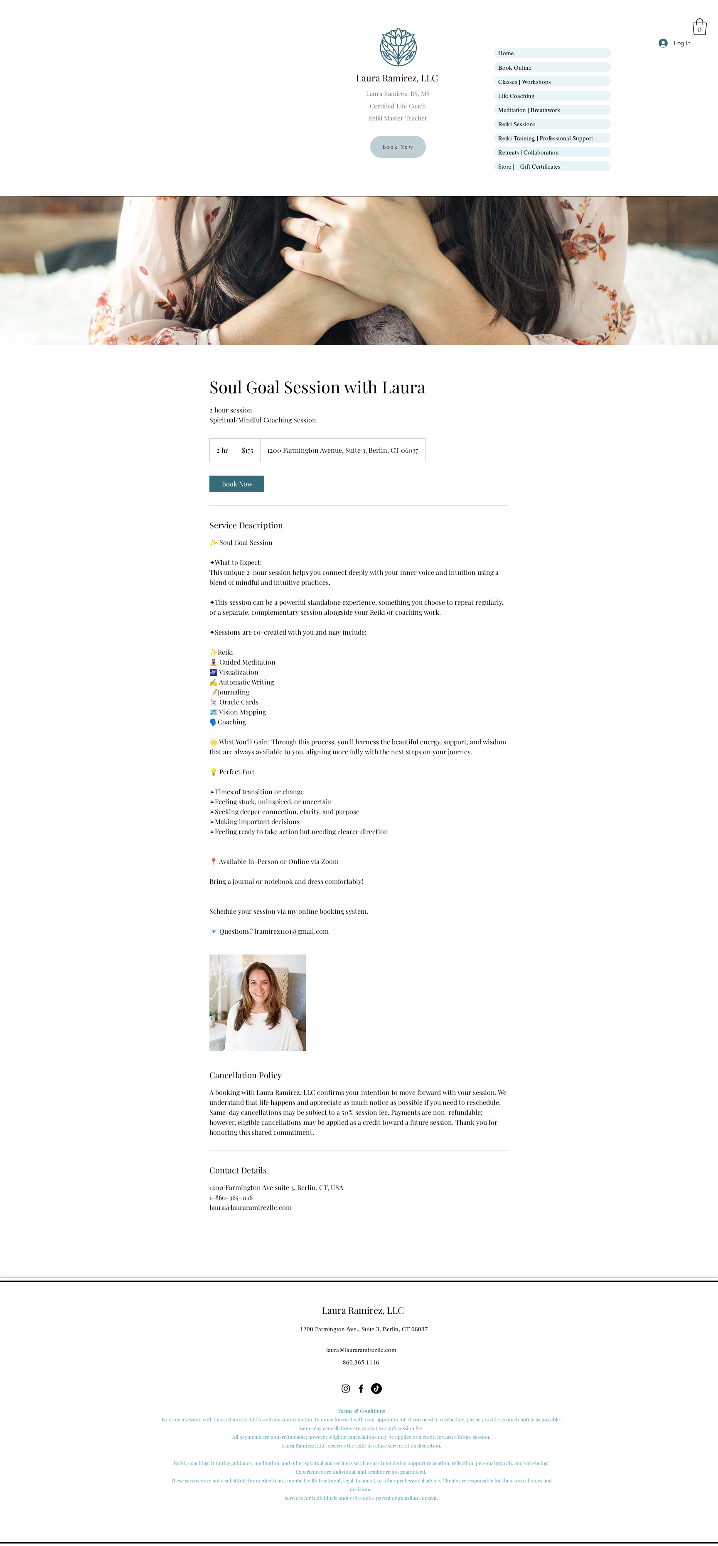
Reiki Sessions (517, 124)
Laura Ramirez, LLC (398, 77)
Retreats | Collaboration (528, 152)
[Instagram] (345, 1388)
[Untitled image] (257, 1003)
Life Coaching (516, 95)
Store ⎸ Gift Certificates (529, 166)
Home (506, 53)
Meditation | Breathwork (529, 110)
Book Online (514, 67)
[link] (236, 484)
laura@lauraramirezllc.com (361, 1349)
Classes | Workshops (524, 81)
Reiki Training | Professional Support (545, 138)
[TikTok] (376, 1388)
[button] (700, 26)
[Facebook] (361, 1388)
